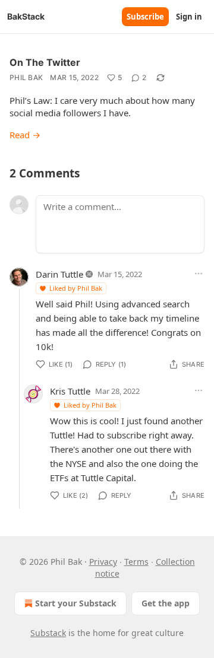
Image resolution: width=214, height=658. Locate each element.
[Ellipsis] (198, 273)
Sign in (189, 16)
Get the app (165, 603)
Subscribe (145, 16)
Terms (136, 561)
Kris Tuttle (70, 391)
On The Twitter (45, 62)
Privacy (103, 561)
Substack (48, 632)
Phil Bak (26, 77)
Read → (25, 135)
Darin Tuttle (59, 274)
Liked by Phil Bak (75, 288)
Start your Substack (76, 603)
